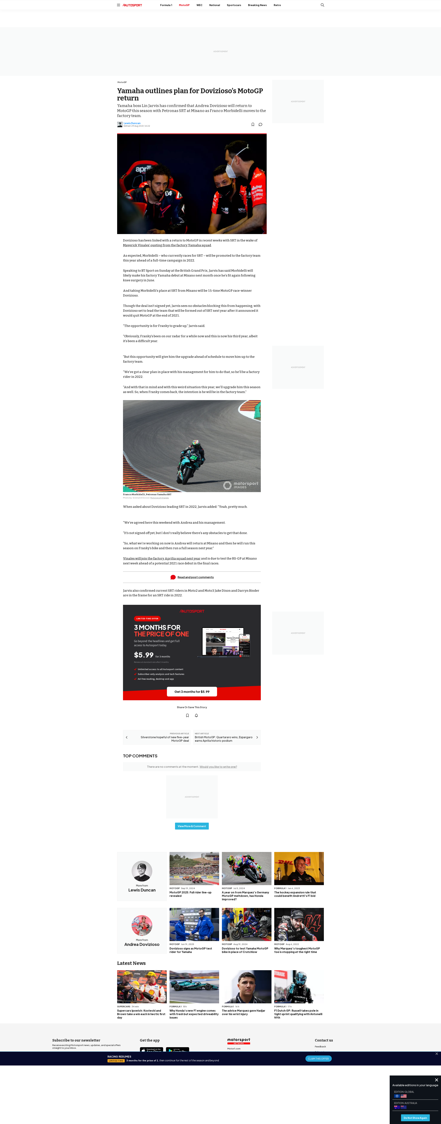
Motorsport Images (159, 498)
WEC (199, 5)
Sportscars (234, 5)
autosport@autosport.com (330, 1057)
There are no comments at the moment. (192, 766)
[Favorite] (252, 124)
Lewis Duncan (132, 123)
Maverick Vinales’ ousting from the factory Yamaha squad (167, 245)
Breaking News (257, 5)
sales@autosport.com (327, 1074)
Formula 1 (166, 5)
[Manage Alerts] (196, 715)
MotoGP (184, 5)
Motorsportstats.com (239, 1065)
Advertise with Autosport (328, 1063)
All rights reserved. (237, 1101)
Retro (277, 5)
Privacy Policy (240, 1096)
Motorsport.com (236, 1059)
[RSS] (172, 1070)
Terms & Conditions (201, 1096)
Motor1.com (233, 1048)
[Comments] (261, 124)
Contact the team (325, 1068)
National (214, 5)
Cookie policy (222, 1096)
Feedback (320, 1046)
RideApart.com (235, 1070)
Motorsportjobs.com (239, 1054)
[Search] (322, 5)
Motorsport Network (214, 1101)
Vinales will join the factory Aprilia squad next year (162, 558)
